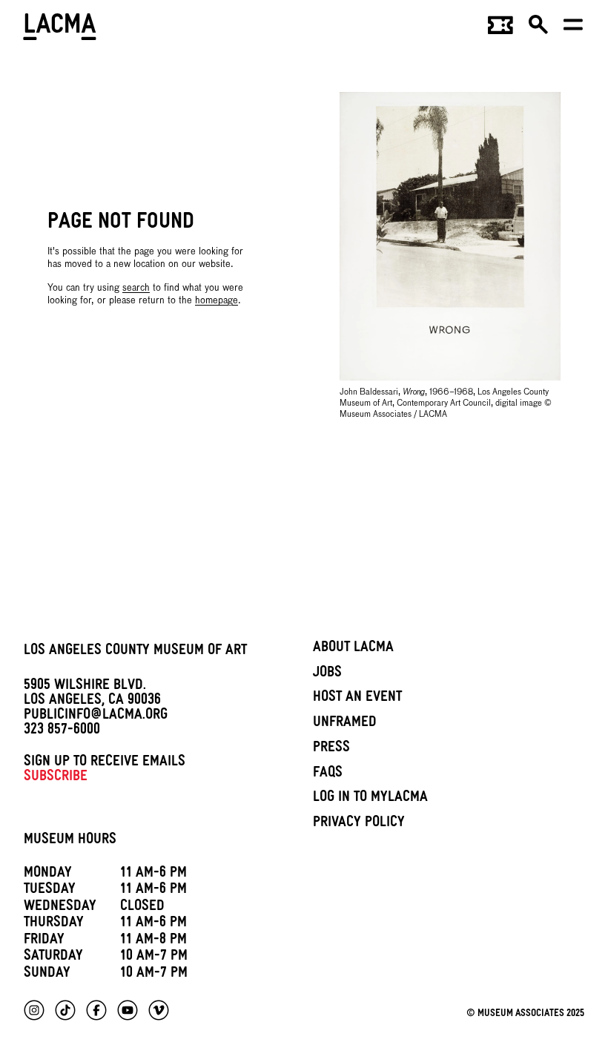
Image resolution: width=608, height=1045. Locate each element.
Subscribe (55, 778)
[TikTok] (65, 1010)
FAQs (328, 774)
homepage (216, 301)
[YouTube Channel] (127, 1010)
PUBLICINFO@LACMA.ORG (96, 716)
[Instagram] (34, 1010)
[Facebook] (96, 1010)
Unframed (345, 724)
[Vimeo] (158, 1010)
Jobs (327, 674)
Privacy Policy (359, 824)
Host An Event (357, 698)
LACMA (60, 29)
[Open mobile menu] (574, 29)
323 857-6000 (62, 731)
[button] (539, 29)
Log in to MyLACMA (370, 799)
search (136, 288)
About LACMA (353, 649)
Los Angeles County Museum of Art (135, 652)
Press (331, 749)
